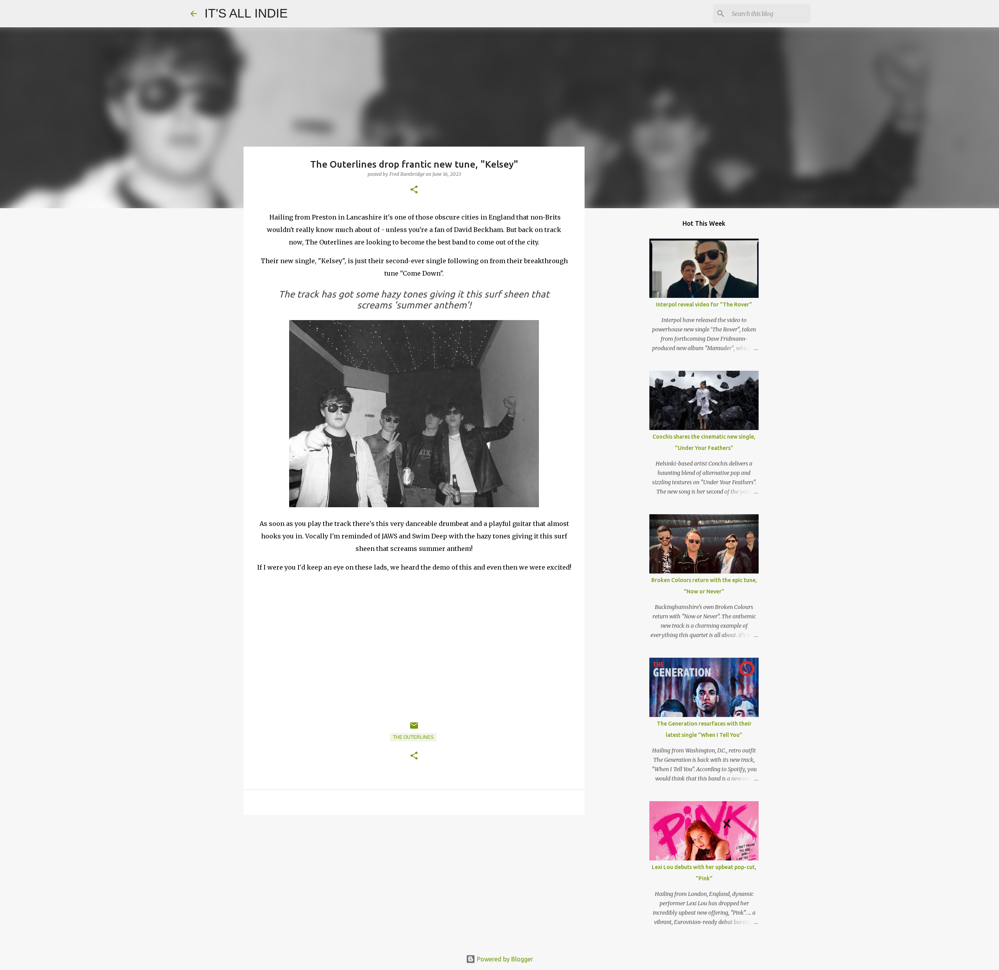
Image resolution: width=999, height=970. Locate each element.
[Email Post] (414, 728)
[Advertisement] (414, 881)
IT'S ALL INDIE (246, 13)
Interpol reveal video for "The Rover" (704, 304)
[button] (414, 190)
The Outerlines (413, 737)
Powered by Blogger (504, 959)
